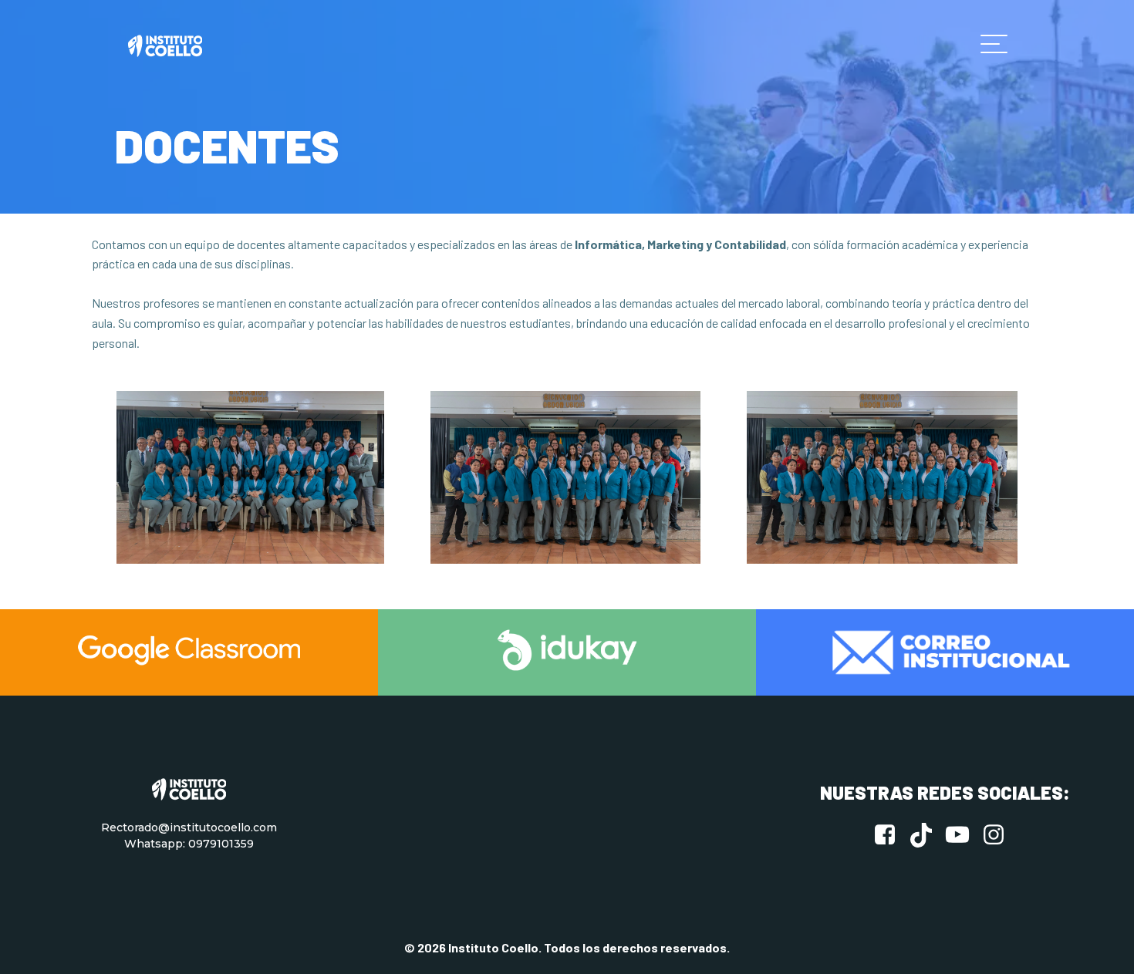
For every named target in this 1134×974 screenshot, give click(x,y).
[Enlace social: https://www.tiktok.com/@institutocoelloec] (927, 835)
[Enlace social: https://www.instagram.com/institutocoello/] (999, 835)
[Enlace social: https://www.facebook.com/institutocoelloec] (890, 835)
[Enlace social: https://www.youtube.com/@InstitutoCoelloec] (963, 835)
